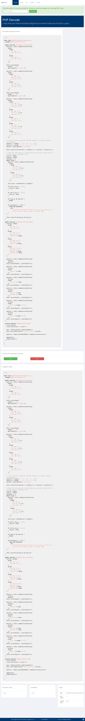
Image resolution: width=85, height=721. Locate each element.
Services (32, 2)
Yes (11, 359)
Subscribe (33, 11)
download (17, 31)
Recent (21, 2)
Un (4, 2)
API (26, 2)
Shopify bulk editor (53, 719)
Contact (38, 2)
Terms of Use (37, 719)
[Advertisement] (75, 54)
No (37, 359)
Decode (15, 2)
